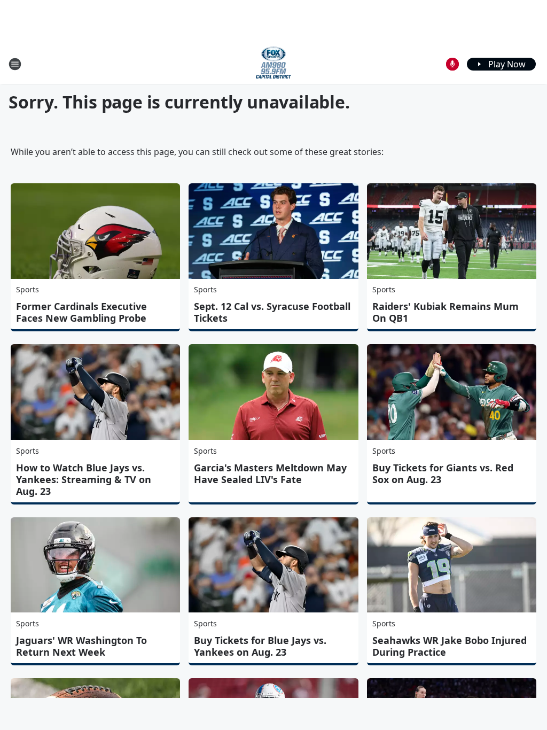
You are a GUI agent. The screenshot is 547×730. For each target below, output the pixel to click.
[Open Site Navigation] (15, 64)
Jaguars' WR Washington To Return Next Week (81, 646)
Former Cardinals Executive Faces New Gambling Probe (81, 312)
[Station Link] (273, 63)
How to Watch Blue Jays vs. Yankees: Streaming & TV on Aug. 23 (83, 479)
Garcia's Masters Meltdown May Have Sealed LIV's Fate (270, 473)
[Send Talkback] (452, 64)
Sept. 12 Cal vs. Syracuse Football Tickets (272, 312)
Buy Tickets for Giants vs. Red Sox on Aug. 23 (442, 473)
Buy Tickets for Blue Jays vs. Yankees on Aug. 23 (260, 646)
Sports (27, 289)
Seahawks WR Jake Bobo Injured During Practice (449, 646)
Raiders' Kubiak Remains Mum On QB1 (445, 312)
